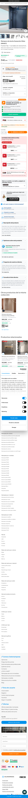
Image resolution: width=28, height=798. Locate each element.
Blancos (3, 558)
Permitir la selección (14, 422)
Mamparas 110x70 (5, 468)
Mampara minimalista (6, 521)
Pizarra (2, 567)
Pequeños (3, 589)
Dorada (3, 618)
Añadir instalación (13, 114)
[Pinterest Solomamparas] (25, 777)
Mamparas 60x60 (5, 457)
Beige (2, 552)
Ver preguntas (5, 272)
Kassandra (3, 536)
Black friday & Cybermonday (9, 709)
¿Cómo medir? (5, 671)
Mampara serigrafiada (6, 506)
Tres (2, 640)
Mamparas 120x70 (5, 470)
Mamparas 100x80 (5, 466)
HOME (2, 3)
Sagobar (3, 647)
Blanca (2, 616)
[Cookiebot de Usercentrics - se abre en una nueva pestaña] (20, 369)
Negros (3, 554)
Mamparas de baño (9, 3)
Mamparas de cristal (5, 499)
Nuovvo (3, 600)
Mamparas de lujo (5, 528)
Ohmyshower (4, 607)
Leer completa (5, 250)
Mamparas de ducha (18, 3)
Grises (2, 556)
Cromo (3, 620)
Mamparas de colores (6, 448)
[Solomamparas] (8, 776)
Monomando (4, 629)
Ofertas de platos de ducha (9, 711)
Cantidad (3, 129)
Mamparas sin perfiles (6, 517)
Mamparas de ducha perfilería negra (9, 438)
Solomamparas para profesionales (11, 664)
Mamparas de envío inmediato (10, 673)
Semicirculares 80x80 (6, 479)
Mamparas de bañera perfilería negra (9, 440)
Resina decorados (5, 576)
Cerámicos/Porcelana (6, 565)
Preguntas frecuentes (7, 662)
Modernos (3, 587)
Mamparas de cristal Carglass (7, 508)
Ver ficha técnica (6, 287)
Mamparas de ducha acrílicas (7, 497)
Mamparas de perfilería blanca (7, 442)
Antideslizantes (4, 585)
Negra (2, 613)
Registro (3, 693)
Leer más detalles (6, 235)
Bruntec (3, 605)
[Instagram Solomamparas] (22, 777)
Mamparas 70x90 (5, 462)
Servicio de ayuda (14, 722)
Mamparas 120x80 (5, 473)
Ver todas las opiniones (7, 256)
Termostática (4, 631)
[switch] (24, 402)
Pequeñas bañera (5, 490)
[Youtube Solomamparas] (23, 777)
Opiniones (4, 659)
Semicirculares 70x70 (6, 477)
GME (2, 539)
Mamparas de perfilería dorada (7, 446)
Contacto (4, 669)
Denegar (14, 427)
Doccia (2, 541)
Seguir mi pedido (6, 700)
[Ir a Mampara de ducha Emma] (9, 347)
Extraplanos (3, 583)
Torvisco (3, 545)
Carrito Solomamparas (7, 695)
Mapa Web (5, 789)
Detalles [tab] (14, 373)
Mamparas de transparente (7, 503)
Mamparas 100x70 (5, 464)
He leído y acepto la (14, 750)
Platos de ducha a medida (8, 680)
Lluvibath (3, 649)
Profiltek (3, 543)
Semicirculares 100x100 (6, 484)
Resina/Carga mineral (6, 569)
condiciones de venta (8, 787)
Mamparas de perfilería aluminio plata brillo (10, 435)
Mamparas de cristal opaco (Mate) (8, 510)
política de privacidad (19, 750)
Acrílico (3, 572)
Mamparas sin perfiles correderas (8, 519)
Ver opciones (5, 329)
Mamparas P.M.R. (5, 530)
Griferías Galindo (4, 642)
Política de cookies (7, 785)
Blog (2, 682)
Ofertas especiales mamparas (9, 707)
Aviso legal (5, 780)
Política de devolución (8, 791)
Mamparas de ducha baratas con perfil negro (11, 451)
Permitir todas (14, 418)
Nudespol (3, 598)
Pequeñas (3, 488)
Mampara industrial (5, 523)
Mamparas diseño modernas (7, 525)
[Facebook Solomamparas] (20, 777)
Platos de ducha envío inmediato (10, 675)
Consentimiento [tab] (6, 373)
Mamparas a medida (7, 678)
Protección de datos (7, 782)
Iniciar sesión (5, 690)
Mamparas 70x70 (5, 459)
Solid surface (4, 574)
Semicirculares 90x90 (6, 481)
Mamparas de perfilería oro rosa (8, 444)
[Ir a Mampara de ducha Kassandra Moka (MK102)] (9, 305)
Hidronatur (3, 602)
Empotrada (3, 627)
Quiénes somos (5, 666)
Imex (2, 638)
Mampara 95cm (4, 486)
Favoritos (4, 697)
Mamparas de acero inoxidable (8, 501)
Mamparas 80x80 (5, 475)
